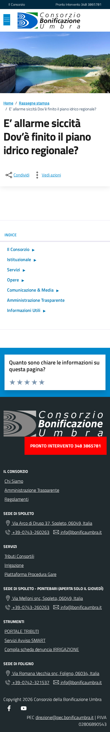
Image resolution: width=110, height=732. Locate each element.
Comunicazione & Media (30, 290)
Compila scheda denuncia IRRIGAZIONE (42, 649)
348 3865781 (91, 4)
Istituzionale (19, 259)
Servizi (13, 269)
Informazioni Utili (23, 310)
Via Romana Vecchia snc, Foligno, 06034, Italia (55, 673)
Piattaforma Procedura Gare (30, 574)
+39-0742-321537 (30, 682)
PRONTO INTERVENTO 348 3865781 (65, 445)
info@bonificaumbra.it (81, 532)
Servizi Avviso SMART (25, 640)
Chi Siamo (14, 481)
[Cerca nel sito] (95, 20)
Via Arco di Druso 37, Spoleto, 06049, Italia (51, 523)
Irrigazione (14, 565)
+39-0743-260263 (30, 532)
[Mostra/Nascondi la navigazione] (6, 19)
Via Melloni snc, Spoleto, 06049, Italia (47, 598)
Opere (13, 279)
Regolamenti (16, 499)
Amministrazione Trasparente (36, 300)
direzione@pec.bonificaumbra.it (65, 717)
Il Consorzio (16, 4)
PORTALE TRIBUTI (22, 631)
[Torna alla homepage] (48, 20)
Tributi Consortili (19, 556)
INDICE (11, 235)
